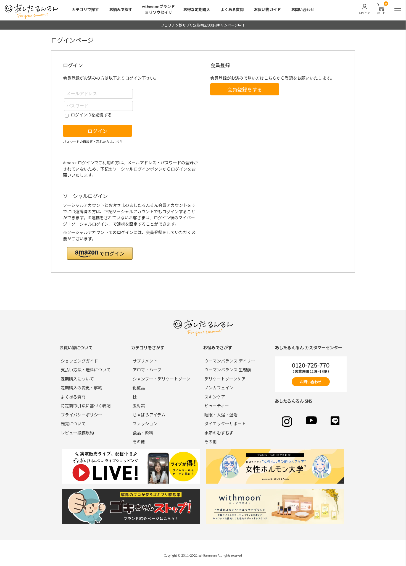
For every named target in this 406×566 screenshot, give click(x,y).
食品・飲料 (143, 432)
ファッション (145, 423)
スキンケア (214, 396)
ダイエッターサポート (225, 423)
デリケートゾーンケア (225, 378)
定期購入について (77, 378)
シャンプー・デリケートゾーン (161, 378)
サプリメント (145, 360)
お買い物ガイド (267, 9)
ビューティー (216, 405)
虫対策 (139, 405)
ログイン (97, 131)
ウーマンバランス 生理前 (227, 369)
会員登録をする (244, 89)
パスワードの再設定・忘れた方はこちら (93, 141)
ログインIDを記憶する (91, 114)
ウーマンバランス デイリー (229, 360)
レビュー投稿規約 (77, 432)
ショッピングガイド (79, 360)
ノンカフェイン (218, 387)
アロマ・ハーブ (147, 369)
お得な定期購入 (196, 9)
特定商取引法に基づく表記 (85, 405)
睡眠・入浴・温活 (221, 414)
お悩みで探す (120, 9)
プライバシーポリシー (81, 414)
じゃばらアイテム (149, 414)
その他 (139, 441)
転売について (73, 423)
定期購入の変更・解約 (81, 387)
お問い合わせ (302, 9)
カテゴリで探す (85, 9)
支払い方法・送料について (85, 369)
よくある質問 (232, 9)
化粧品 (139, 387)
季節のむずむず (218, 432)
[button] (100, 253)
